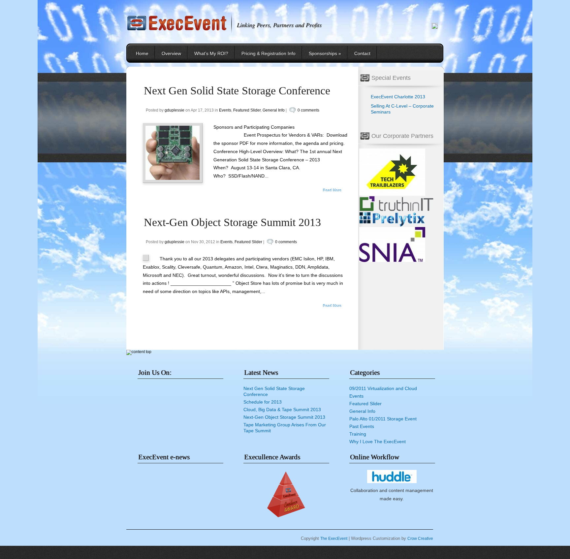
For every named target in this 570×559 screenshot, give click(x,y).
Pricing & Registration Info (268, 53)
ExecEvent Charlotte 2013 (398, 96)
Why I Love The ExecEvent (377, 441)
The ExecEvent (333, 538)
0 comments (308, 110)
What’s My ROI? (211, 53)
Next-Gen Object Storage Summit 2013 (232, 222)
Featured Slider (247, 110)
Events (225, 110)
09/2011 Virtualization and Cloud (383, 388)
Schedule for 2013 (262, 402)
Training (357, 434)
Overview (171, 53)
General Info (274, 110)
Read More (332, 190)
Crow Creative (420, 538)
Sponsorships (325, 53)
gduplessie (174, 110)
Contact (362, 53)
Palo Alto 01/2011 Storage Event (383, 418)
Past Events (361, 426)
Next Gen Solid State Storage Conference (237, 90)
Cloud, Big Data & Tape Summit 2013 (282, 409)
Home (142, 53)
